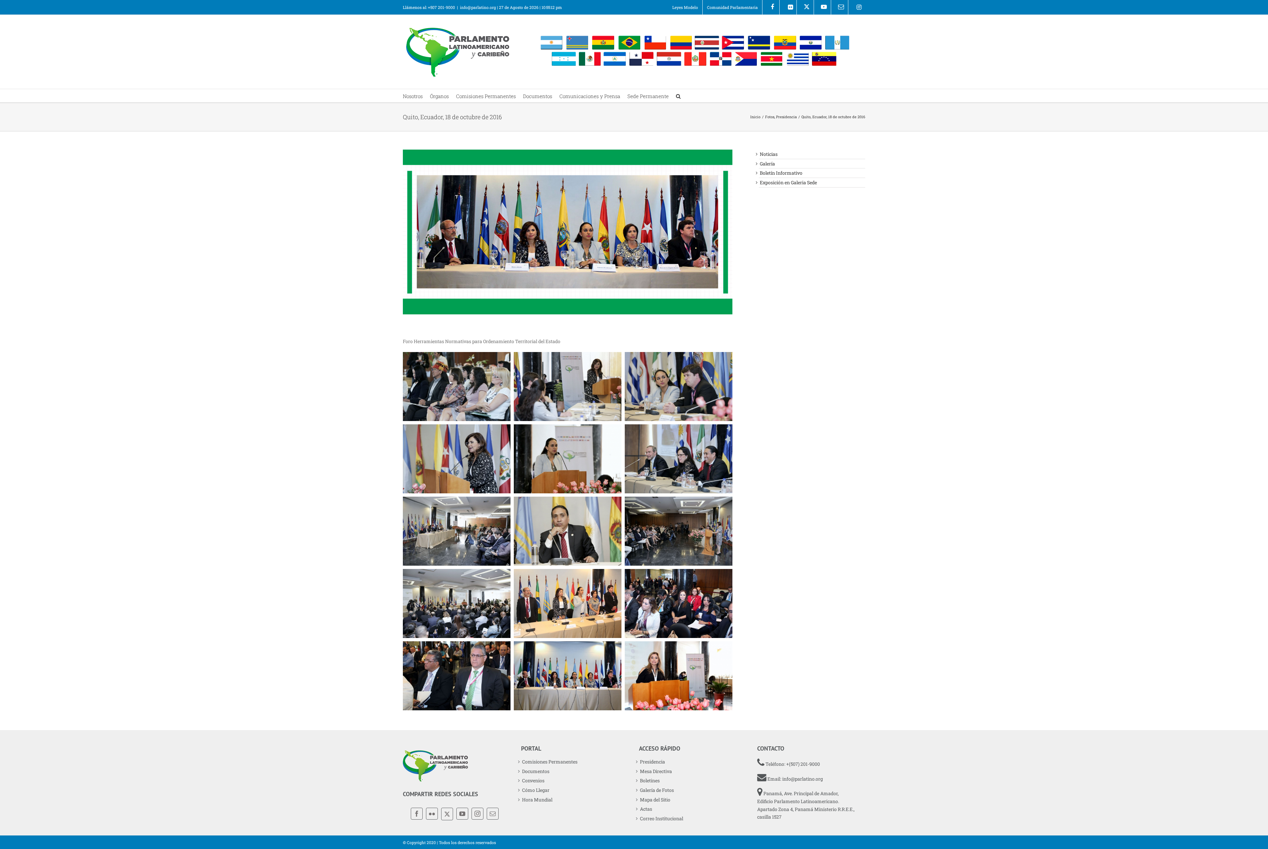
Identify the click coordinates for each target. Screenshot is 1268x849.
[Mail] (493, 814)
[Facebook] (770, 7)
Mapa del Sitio (655, 799)
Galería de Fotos (657, 790)
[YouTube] (462, 814)
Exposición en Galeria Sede (788, 182)
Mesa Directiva (656, 771)
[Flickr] (788, 7)
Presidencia (652, 762)
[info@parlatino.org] (839, 7)
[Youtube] (822, 7)
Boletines (650, 780)
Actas (646, 809)
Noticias (769, 154)
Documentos (535, 771)
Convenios (533, 780)
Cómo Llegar (535, 790)
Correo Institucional (661, 818)
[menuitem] (685, 7)
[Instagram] (856, 7)
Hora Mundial (537, 799)
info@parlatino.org (478, 7)
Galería (767, 163)
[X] (805, 7)
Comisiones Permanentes (550, 762)
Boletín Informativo (781, 173)
